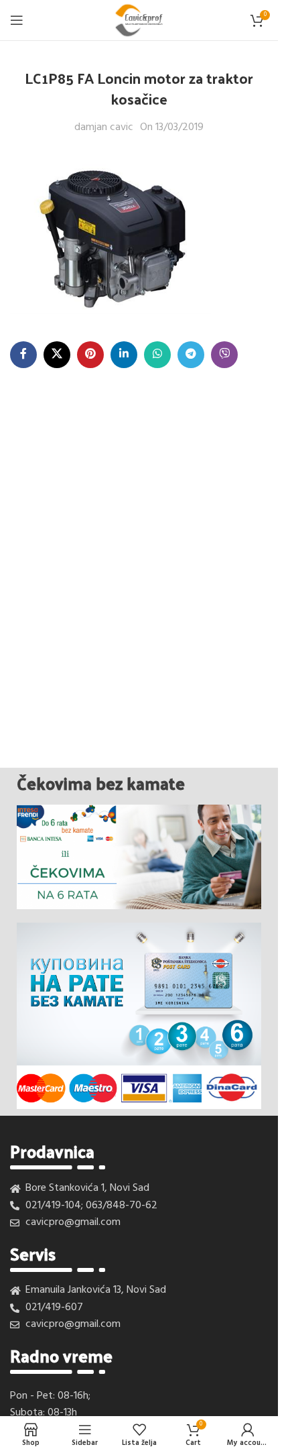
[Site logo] (139, 20)
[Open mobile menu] (16, 20)
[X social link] (57, 354)
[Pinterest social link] (90, 354)
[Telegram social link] (190, 354)
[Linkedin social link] (124, 354)
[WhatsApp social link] (157, 354)
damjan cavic (103, 127)
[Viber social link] (224, 354)
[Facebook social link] (23, 354)
